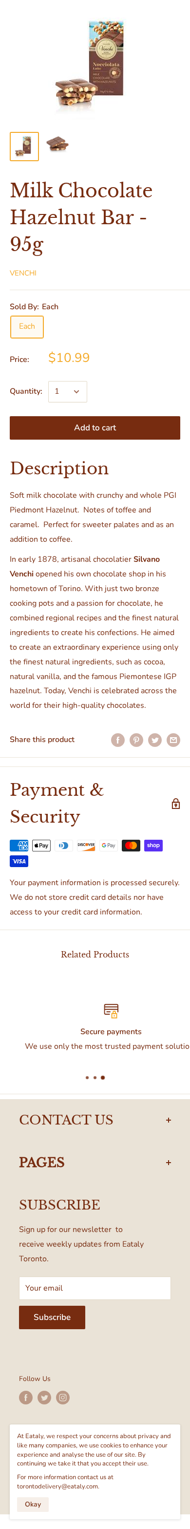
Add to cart (95, 427)
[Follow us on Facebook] (26, 1397)
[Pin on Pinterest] (136, 740)
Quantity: (26, 391)
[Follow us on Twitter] (44, 1397)
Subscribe (52, 1317)
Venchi (23, 273)
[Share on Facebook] (118, 740)
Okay (33, 1504)
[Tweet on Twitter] (155, 740)
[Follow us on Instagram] (63, 1397)
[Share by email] (173, 740)
